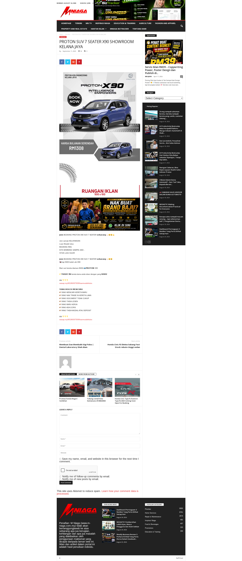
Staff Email (97, 3)
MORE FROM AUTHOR (86, 374)
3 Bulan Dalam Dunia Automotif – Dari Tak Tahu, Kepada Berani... (170, 182)
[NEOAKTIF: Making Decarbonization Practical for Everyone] (151, 208)
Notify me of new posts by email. (80, 479)
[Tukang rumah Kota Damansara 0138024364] (99, 387)
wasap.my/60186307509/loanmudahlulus (75, 283)
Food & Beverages (152, 524)
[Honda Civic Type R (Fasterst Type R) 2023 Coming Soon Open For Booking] (127, 387)
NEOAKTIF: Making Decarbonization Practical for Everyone (169, 206)
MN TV (89, 23)
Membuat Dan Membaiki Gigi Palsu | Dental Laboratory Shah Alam (76, 345)
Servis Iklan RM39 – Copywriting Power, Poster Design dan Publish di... (164, 70)
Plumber (148, 509)
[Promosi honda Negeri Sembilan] (72, 387)
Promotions (149, 528)
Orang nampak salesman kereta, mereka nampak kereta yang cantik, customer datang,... (171, 114)
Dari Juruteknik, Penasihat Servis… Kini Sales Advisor (169, 142)
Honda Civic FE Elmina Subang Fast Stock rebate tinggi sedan (124, 345)
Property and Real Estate (74, 29)
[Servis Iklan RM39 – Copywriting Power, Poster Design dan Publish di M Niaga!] (164, 52)
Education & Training (124, 23)
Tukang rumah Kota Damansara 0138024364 (96, 400)
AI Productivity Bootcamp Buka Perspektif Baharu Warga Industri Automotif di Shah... (170, 129)
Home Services (150, 513)
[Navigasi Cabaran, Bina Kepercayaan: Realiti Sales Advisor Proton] (151, 171)
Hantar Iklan (97, 29)
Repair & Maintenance (153, 517)
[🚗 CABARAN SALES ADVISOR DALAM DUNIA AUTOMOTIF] (151, 196)
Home (61, 34)
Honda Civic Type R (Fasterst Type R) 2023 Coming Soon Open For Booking (126, 401)
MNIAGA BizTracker (119, 29)
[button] (181, 26)
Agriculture (145, 23)
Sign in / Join (85, 3)
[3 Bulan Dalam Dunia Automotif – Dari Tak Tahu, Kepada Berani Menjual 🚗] (151, 183)
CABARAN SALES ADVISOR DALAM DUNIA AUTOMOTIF (170, 193)
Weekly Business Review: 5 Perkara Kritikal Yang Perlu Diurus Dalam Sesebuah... (127, 536)
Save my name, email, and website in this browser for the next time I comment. (99, 460)
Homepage (66, 23)
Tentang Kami (139, 29)
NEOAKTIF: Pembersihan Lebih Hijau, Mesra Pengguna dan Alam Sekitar (128, 524)
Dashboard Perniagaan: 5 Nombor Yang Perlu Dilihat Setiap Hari (170, 231)
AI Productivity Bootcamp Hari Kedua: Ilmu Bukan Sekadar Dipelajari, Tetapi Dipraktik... (170, 156)
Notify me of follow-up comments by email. (86, 476)
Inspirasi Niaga (102, 23)
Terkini (78, 23)
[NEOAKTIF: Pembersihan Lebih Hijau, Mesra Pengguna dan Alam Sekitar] (108, 525)
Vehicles (67, 34)
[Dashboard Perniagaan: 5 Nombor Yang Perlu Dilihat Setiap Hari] (151, 232)
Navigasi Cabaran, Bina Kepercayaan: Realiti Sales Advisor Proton (170, 169)
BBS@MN (148, 76)
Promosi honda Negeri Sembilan (68, 400)
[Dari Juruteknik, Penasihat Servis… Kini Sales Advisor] (151, 144)
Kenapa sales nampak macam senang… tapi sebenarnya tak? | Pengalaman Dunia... (171, 219)
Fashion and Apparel (165, 23)
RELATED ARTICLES (68, 374)
